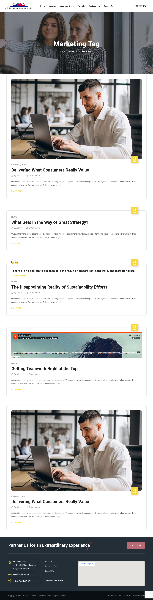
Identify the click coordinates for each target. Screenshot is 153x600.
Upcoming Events (52, 566)
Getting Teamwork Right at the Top (44, 368)
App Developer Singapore (136, 595)
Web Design (123, 595)
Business (15, 165)
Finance (14, 217)
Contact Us (49, 571)
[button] (136, 545)
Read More (16, 191)
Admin (19, 175)
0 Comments (34, 175)
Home (62, 52)
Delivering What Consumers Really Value (50, 170)
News (24, 165)
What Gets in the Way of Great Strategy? (49, 222)
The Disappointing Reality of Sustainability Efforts (59, 287)
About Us (48, 561)
